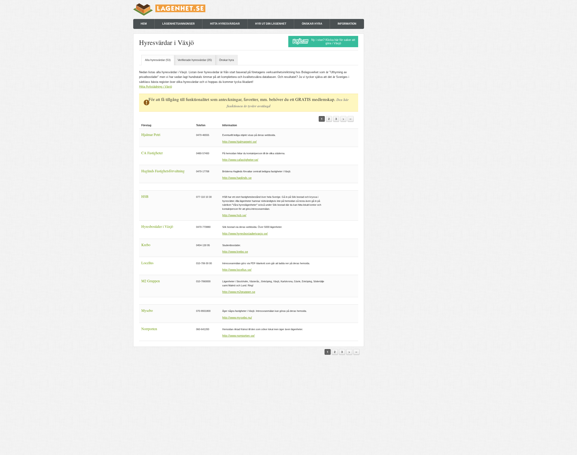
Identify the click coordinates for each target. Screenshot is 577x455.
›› (350, 119)
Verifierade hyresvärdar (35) (195, 60)
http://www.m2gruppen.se (238, 292)
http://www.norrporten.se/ (238, 335)
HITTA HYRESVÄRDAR (225, 23)
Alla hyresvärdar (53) (158, 60)
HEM (144, 23)
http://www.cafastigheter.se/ (240, 159)
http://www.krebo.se (235, 251)
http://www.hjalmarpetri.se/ (239, 141)
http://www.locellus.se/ (237, 269)
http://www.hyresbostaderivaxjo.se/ (245, 233)
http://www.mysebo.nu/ (237, 317)
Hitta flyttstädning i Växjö (155, 86)
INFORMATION (347, 23)
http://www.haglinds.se (237, 178)
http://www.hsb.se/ (234, 215)
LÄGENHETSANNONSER (178, 23)
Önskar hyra (226, 60)
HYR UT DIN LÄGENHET (270, 23)
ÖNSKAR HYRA (312, 23)
